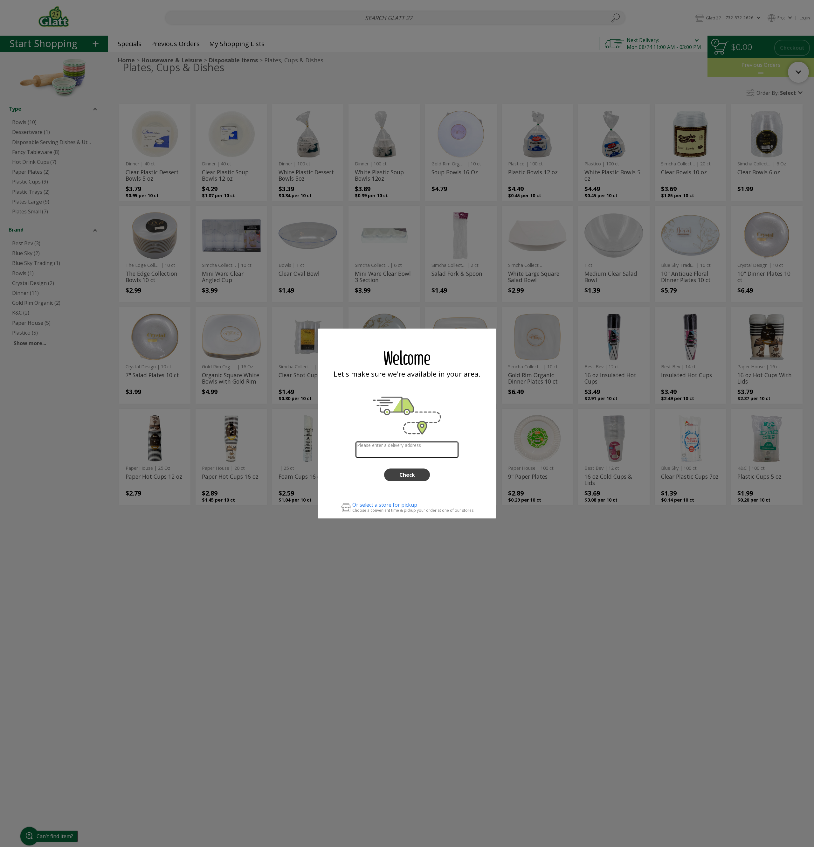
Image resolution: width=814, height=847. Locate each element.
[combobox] (407, 449)
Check (407, 474)
